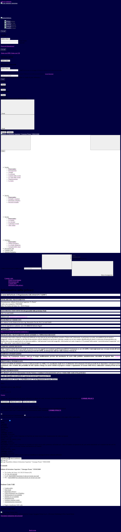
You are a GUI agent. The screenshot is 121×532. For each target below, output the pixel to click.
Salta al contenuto (6, 1)
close (3, 151)
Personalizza (5, 402)
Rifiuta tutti (16, 402)
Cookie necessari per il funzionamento (12, 415)
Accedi (3, 31)
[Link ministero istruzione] (9, 3)
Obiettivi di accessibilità (12, 497)
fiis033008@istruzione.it (24, 476)
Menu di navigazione (106, 275)
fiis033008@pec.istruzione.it (24, 477)
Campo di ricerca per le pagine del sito (12, 268)
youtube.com (5, 420)
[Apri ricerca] (105, 142)
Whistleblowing (9, 498)
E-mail (21, 70)
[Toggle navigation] (16, 142)
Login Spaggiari (49, 74)
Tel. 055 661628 (12, 474)
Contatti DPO (12, 283)
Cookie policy (9, 488)
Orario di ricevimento (14, 280)
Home (73, 255)
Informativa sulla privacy (15, 285)
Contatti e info (76, 257)
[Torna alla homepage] (60, 134)
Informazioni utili (13, 282)
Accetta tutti (30, 402)
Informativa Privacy (10, 491)
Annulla (4, 132)
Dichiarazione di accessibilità (13, 495)
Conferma (10, 132)
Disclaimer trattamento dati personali (11, 516)
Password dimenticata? (7, 46)
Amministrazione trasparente (13, 502)
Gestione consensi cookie (12, 500)
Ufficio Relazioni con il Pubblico (14, 493)
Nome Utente (23, 41)
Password (21, 43)
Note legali (8, 490)
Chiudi (3, 84)
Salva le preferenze (15, 458)
